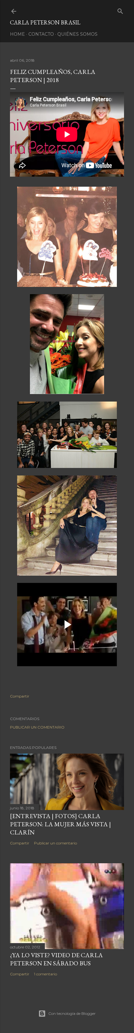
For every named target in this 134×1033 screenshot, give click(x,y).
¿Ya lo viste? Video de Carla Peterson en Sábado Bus (56, 959)
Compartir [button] (19, 696)
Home (17, 34)
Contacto (41, 34)
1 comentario (45, 974)
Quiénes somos (77, 34)
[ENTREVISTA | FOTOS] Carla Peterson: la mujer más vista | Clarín (60, 824)
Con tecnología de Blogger (72, 1013)
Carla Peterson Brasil (45, 22)
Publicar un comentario (37, 727)
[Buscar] (120, 10)
